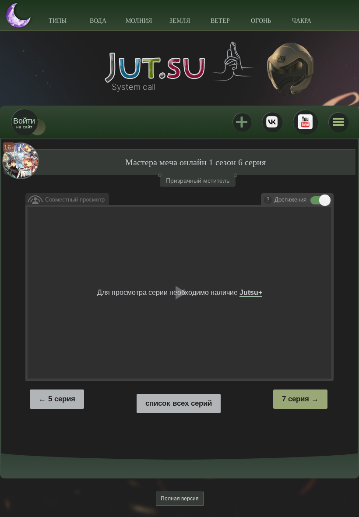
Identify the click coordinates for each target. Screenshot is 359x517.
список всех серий (178, 403)
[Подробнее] (268, 200)
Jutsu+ (241, 122)
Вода (98, 21)
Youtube (305, 122)
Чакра (301, 21)
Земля (179, 21)
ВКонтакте (272, 122)
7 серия (295, 399)
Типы (58, 21)
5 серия (61, 399)
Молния (139, 21)
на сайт (24, 123)
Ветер (220, 21)
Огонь (261, 21)
